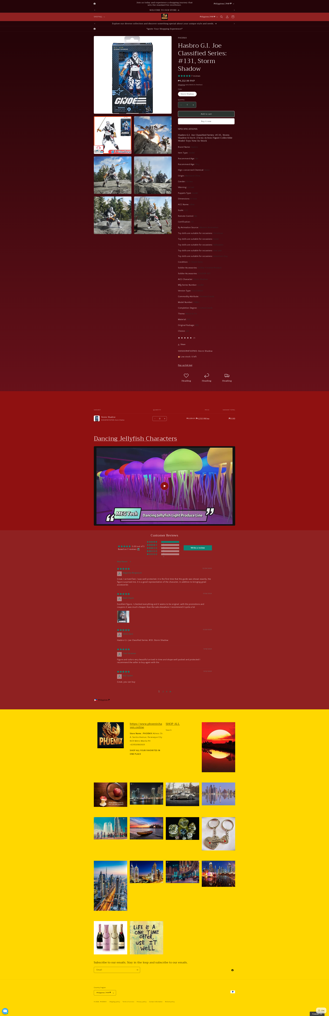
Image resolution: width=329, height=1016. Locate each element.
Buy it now (206, 121)
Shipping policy (114, 1002)
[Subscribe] (137, 970)
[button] (99, 17)
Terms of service (128, 1002)
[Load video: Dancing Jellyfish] (164, 486)
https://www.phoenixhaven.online (146, 725)
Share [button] (183, 344)
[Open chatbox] (5, 1011)
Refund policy (170, 1002)
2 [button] (163, 692)
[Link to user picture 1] (123, 617)
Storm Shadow (187, 94)
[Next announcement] (234, 10)
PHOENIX (103, 1002)
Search (169, 730)
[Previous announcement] (95, 10)
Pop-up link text (185, 365)
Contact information (156, 1002)
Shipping (181, 85)
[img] (123, 569)
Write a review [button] (198, 548)
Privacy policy (142, 1002)
